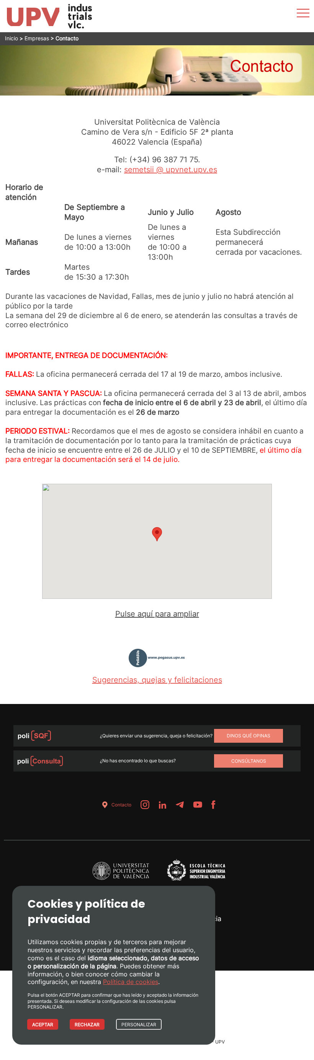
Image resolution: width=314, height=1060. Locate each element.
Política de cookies (130, 982)
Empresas (37, 38)
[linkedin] (162, 804)
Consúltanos (248, 761)
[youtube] (197, 804)
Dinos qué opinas (248, 736)
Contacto (121, 805)
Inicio (11, 38)
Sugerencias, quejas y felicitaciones (157, 679)
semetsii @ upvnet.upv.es (170, 169)
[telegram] (179, 804)
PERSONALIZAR (138, 1024)
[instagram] (145, 804)
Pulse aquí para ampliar (157, 613)
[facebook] (213, 804)
